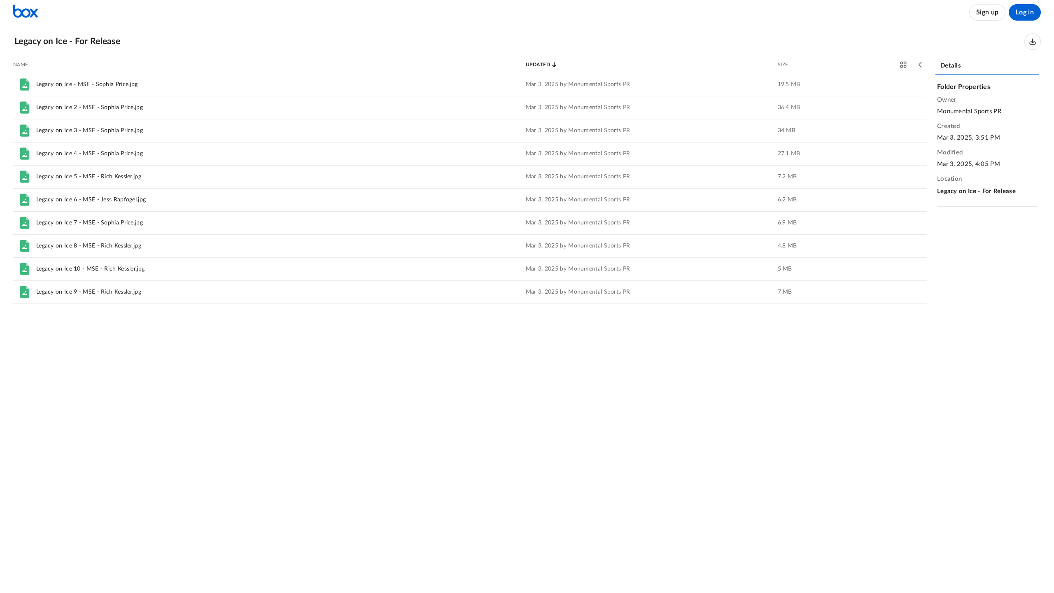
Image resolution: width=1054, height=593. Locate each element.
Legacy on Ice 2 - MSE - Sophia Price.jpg (89, 107)
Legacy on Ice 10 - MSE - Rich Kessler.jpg (90, 269)
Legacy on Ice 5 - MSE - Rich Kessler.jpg (88, 177)
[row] (470, 84)
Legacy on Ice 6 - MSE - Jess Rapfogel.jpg (91, 200)
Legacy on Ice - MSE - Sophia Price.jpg (87, 84)
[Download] (1032, 41)
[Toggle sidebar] (920, 64)
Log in (1025, 12)
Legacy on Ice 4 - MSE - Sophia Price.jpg (89, 153)
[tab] (987, 66)
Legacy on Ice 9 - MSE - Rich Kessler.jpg (88, 292)
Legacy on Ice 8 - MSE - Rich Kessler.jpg (88, 246)
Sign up (987, 12)
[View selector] (903, 64)
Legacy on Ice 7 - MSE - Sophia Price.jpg (89, 223)
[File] (24, 84)
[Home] (25, 12)
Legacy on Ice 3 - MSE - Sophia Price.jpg (89, 130)
